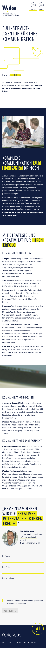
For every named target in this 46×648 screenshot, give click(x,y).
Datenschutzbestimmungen (25, 600)
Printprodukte (33, 424)
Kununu (19, 635)
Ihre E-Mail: (6, 567)
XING (14, 635)
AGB (4, 642)
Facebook (4, 635)
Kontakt (11, 642)
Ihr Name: (6, 556)
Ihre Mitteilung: (8, 578)
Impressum (21, 642)
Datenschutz (34, 642)
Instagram (9, 635)
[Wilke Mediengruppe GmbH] (11, 10)
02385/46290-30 (33, 543)
